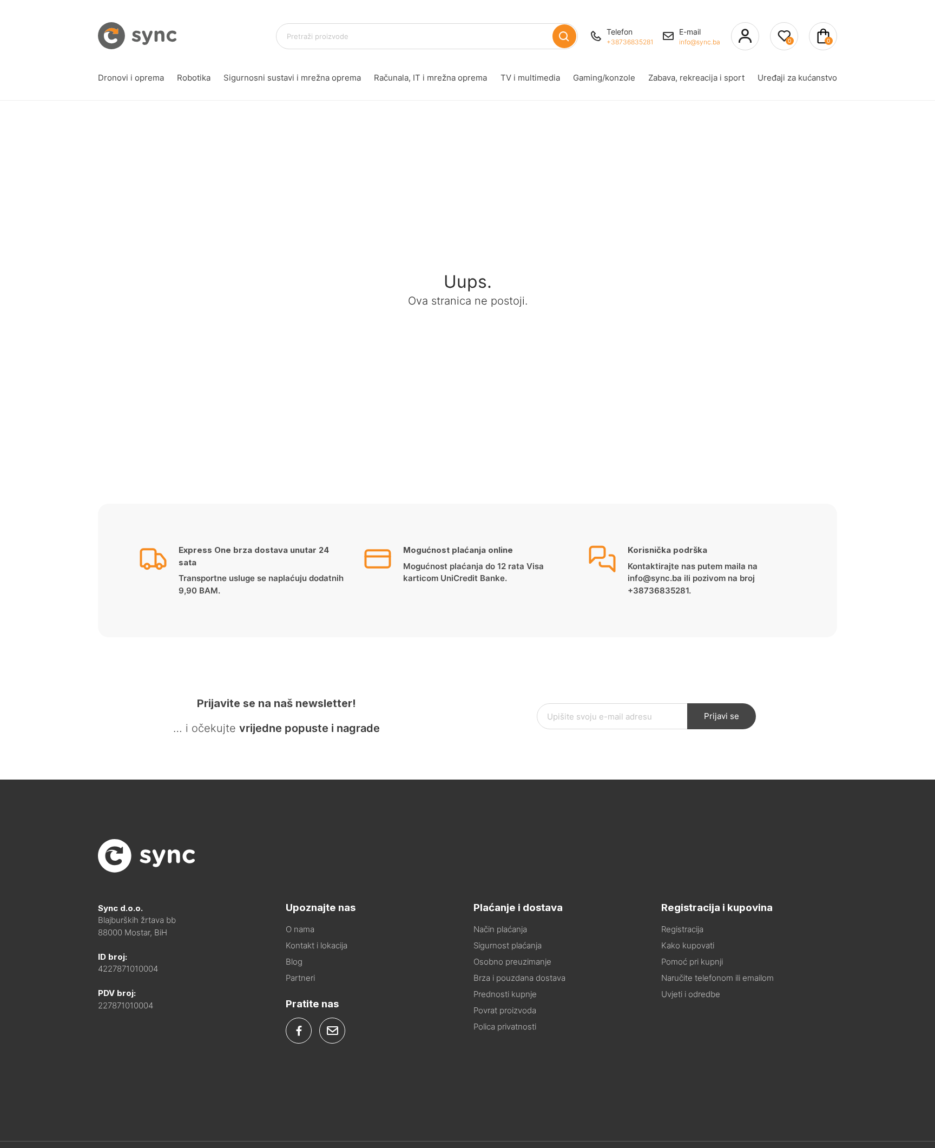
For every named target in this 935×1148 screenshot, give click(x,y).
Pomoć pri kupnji (692, 961)
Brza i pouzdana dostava (519, 978)
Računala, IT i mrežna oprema (430, 77)
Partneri (300, 978)
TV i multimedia (530, 77)
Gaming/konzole (604, 77)
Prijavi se (721, 716)
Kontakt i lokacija (316, 945)
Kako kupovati (687, 945)
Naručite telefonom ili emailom (717, 978)
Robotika (193, 77)
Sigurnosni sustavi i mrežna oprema (292, 77)
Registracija (682, 929)
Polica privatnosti (504, 1026)
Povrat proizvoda (504, 1010)
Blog (294, 961)
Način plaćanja (500, 929)
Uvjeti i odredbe (690, 994)
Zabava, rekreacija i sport (696, 77)
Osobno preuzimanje (512, 961)
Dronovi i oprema (131, 77)
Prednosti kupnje (505, 994)
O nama (300, 929)
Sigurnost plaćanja (507, 945)
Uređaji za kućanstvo (797, 77)
